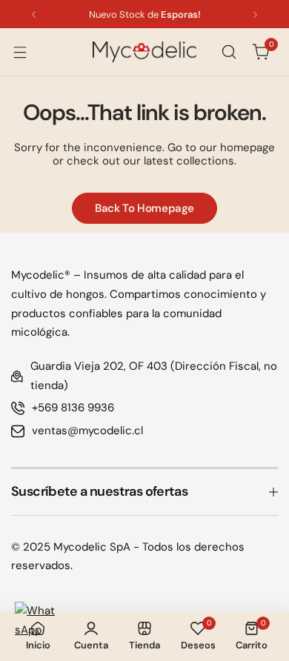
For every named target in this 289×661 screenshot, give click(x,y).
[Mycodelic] (144, 51)
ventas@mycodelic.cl (87, 430)
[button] (34, 14)
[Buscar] (229, 52)
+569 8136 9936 (73, 407)
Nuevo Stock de (145, 14)
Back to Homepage (144, 208)
